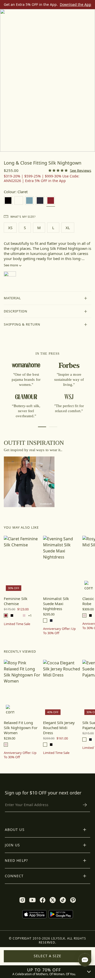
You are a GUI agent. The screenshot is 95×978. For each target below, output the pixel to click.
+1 (30, 615)
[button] (47, 298)
